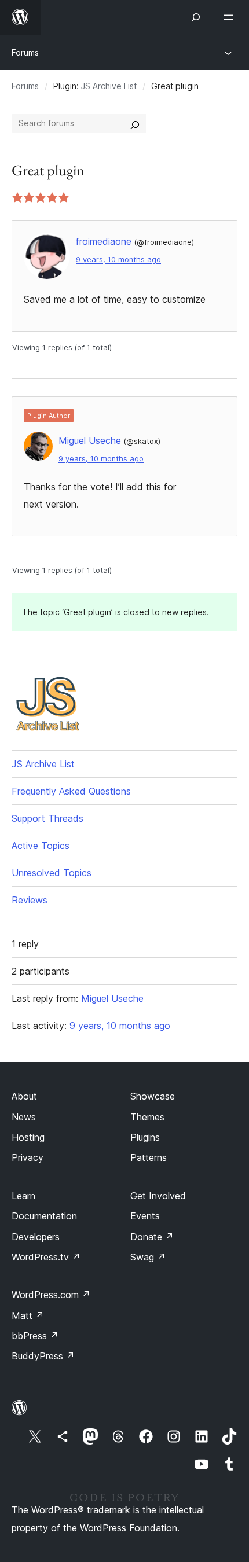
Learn (23, 1195)
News (24, 1117)
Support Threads (47, 818)
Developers (36, 1237)
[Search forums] (135, 123)
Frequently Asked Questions (71, 791)
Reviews (29, 900)
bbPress (35, 1336)
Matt (28, 1315)
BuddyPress (43, 1356)
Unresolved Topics (51, 873)
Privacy (27, 1157)
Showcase (152, 1096)
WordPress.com (51, 1294)
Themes (147, 1117)
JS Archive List (109, 86)
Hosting (28, 1137)
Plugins (145, 1137)
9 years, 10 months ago (118, 259)
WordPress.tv (46, 1257)
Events (145, 1216)
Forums (25, 52)
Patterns (148, 1157)
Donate (152, 1237)
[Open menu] (230, 17)
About (24, 1096)
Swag (148, 1257)
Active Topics (40, 845)
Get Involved (158, 1195)
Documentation (44, 1216)
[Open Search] (196, 17)
